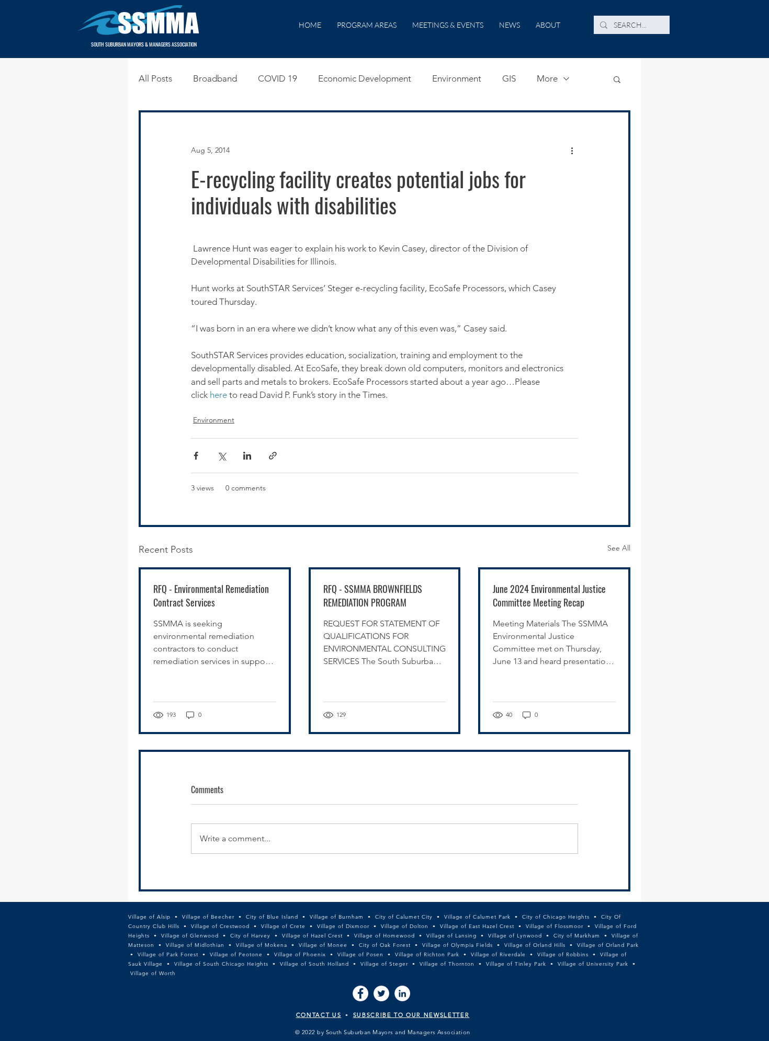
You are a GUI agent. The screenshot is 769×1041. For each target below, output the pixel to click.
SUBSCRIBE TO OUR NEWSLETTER (411, 1015)
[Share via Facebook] (196, 456)
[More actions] (572, 150)
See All (618, 548)
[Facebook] (360, 993)
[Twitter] (381, 993)
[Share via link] (273, 456)
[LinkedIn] (402, 993)
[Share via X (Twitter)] (222, 456)
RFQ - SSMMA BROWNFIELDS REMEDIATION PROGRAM (372, 595)
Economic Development (364, 78)
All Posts (155, 78)
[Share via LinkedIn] (247, 456)
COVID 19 (277, 78)
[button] (617, 79)
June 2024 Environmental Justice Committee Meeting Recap (549, 595)
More (547, 78)
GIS (509, 78)
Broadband (215, 78)
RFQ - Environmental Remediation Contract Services (211, 595)
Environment (456, 78)
